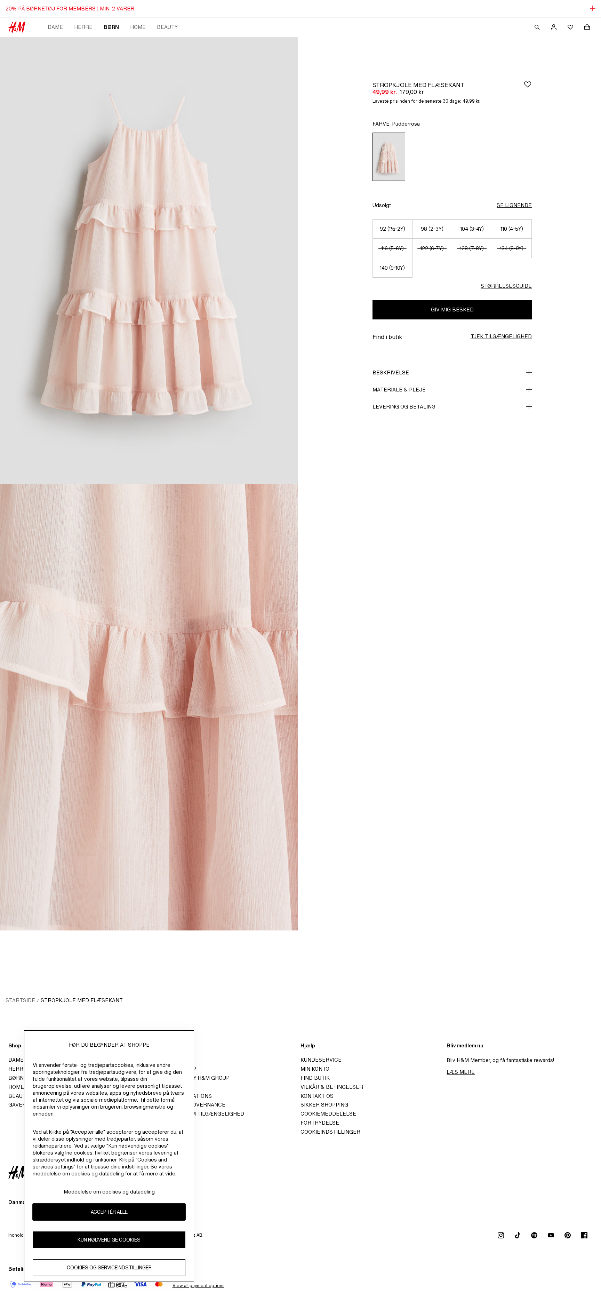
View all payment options (198, 1285)
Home (138, 27)
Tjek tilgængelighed (501, 336)
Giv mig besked (452, 309)
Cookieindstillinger (330, 1132)
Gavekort (22, 1105)
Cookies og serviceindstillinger (109, 1267)
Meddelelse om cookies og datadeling (109, 1192)
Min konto (314, 1069)
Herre (83, 27)
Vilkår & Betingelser (331, 1087)
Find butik (315, 1078)
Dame (55, 27)
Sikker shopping (324, 1105)
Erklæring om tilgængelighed (199, 1114)
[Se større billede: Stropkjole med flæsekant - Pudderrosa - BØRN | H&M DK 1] (149, 260)
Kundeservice (321, 1060)
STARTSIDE (20, 1000)
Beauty (167, 27)
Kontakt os (317, 1096)
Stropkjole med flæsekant (82, 1000)
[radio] (388, 157)
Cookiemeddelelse (328, 1114)
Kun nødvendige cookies (109, 1240)
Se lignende (514, 205)
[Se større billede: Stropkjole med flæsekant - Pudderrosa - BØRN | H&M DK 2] (149, 707)
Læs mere (461, 1072)
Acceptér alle (109, 1212)
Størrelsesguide (506, 286)
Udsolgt (381, 205)
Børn (111, 27)
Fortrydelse (319, 1123)
